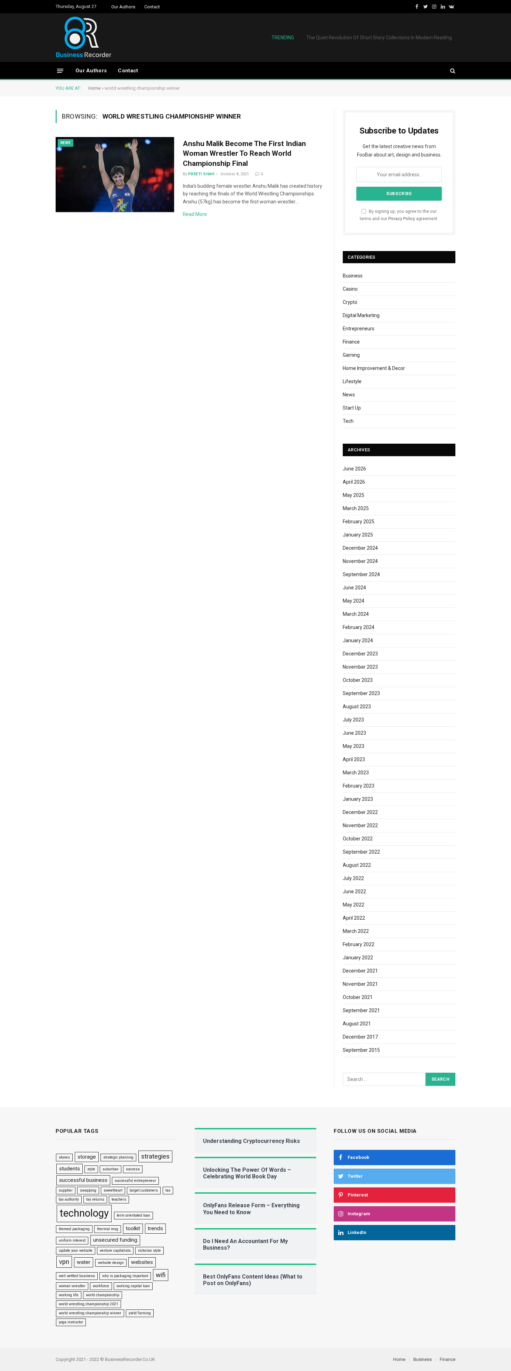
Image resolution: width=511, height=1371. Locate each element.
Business (353, 276)
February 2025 (358, 521)
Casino (350, 289)
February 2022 (358, 944)
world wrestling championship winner (90, 1313)
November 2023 (360, 667)
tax (167, 1190)
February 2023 (358, 786)
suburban (111, 1169)
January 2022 (358, 957)
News (65, 143)
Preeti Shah (201, 174)
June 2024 (354, 587)
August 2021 (357, 1023)
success (133, 1169)
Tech (348, 421)
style (91, 1169)
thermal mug (107, 1229)
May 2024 (353, 601)
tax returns (95, 1199)
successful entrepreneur (135, 1180)
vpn (64, 1262)
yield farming (140, 1313)
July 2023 (353, 720)
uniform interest (72, 1240)
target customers (144, 1190)
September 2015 (361, 1050)
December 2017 (360, 1037)
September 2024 (361, 574)
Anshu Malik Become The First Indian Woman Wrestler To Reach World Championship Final (244, 153)
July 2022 (353, 878)
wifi (160, 1275)
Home (94, 88)
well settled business (77, 1276)
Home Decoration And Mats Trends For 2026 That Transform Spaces (376, 37)
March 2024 (356, 614)
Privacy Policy (401, 218)
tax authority (69, 1199)
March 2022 (356, 931)
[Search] (452, 71)
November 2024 (360, 561)
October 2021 (358, 997)
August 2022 (357, 865)
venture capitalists (115, 1250)
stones (64, 1157)
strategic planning (118, 1157)
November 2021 (360, 984)
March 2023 (356, 772)
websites (142, 1262)
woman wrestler (72, 1286)
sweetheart (113, 1190)
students (69, 1169)
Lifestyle (352, 381)
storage (87, 1157)
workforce (101, 1286)
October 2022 (358, 838)
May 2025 (353, 495)
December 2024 (360, 548)
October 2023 (358, 680)
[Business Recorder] (83, 37)
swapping (88, 1190)
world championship (102, 1295)
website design (111, 1262)
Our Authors (123, 6)
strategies (155, 1156)
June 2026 (354, 468)
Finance (351, 342)
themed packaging (74, 1229)
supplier (66, 1190)
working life (69, 1295)
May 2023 (353, 746)
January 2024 (358, 640)
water (83, 1262)
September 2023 (361, 693)
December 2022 (360, 812)
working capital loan (133, 1286)
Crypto (350, 302)
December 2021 (360, 971)
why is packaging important (125, 1276)
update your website (75, 1250)
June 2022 (354, 891)
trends (155, 1228)
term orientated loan (133, 1215)
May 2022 (353, 905)
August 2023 (357, 706)
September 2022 (361, 852)
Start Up (352, 408)
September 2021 (361, 1010)
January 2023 (358, 799)
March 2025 (356, 508)
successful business (83, 1180)
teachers (119, 1199)
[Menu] (60, 70)
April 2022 (354, 918)
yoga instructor (71, 1322)
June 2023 (354, 733)
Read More (195, 214)
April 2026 (354, 482)
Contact (152, 6)
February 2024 (358, 627)
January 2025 (358, 535)
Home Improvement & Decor (374, 368)
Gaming (351, 355)
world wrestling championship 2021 (88, 1304)
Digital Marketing (361, 315)
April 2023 (354, 759)
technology (84, 1213)
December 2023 (360, 653)
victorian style (149, 1250)
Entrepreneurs (358, 328)
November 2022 (360, 825)
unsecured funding (115, 1240)
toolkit (133, 1228)
